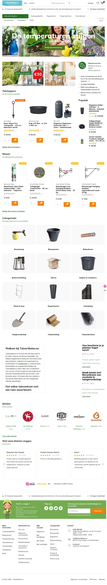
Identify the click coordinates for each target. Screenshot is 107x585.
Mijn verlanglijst (42, 544)
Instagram (51, 508)
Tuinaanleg (88, 306)
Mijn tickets (40, 541)
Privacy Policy (23, 539)
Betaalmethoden (24, 542)
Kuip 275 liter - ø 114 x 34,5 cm (38, 124)
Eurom (45, 426)
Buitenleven (88, 249)
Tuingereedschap (65, 16)
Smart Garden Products (37, 184)
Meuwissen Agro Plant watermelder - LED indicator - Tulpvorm (13, 188)
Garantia (96, 426)
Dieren (53, 278)
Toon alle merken (9, 436)
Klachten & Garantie (25, 559)
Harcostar (57, 121)
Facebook (46, 508)
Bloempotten (53, 249)
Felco (62, 426)
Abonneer (98, 511)
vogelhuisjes (23, 364)
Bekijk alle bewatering (53, 47)
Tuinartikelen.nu (18, 579)
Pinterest (61, 508)
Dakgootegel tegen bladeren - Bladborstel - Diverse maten (96, 124)
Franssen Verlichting (79, 427)
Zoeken (69, 3)
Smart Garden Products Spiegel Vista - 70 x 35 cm (97, 139)
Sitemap (21, 555)
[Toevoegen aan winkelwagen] (15, 140)
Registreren (41, 531)
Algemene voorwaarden (23, 534)
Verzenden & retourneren (22, 547)
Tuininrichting (53, 334)
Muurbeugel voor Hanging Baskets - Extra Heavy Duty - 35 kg (65, 189)
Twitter (56, 508)
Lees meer (86, 367)
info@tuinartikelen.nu (80, 538)
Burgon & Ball (11, 427)
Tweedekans (21, 20)
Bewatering (19, 249)
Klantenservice (23, 551)
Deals (32, 20)
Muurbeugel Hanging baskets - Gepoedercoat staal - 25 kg (91, 189)
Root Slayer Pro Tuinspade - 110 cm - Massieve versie (13, 125)
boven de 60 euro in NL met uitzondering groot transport (56, 9)
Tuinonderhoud (80, 16)
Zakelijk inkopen (23, 562)
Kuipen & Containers (88, 278)
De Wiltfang (27, 427)
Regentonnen (51, 16)
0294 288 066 (77, 529)
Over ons (21, 529)
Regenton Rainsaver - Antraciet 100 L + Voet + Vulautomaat (63, 125)
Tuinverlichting (8, 20)
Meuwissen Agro (34, 121)
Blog (25, 3)
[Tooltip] (89, 81)
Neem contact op (94, 70)
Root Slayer (7, 121)
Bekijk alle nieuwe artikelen (13, 211)
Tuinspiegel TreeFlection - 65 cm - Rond (39, 188)
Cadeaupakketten (37, 16)
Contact (31, 3)
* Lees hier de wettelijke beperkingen (79, 515)
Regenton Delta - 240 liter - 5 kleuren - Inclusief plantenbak (96, 108)
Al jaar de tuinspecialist (13, 9)
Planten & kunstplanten (54, 554)
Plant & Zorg (19, 306)
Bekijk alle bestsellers (11, 147)
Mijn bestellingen (41, 536)
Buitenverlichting (19, 278)
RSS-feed (93, 579)
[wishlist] (98, 3)
